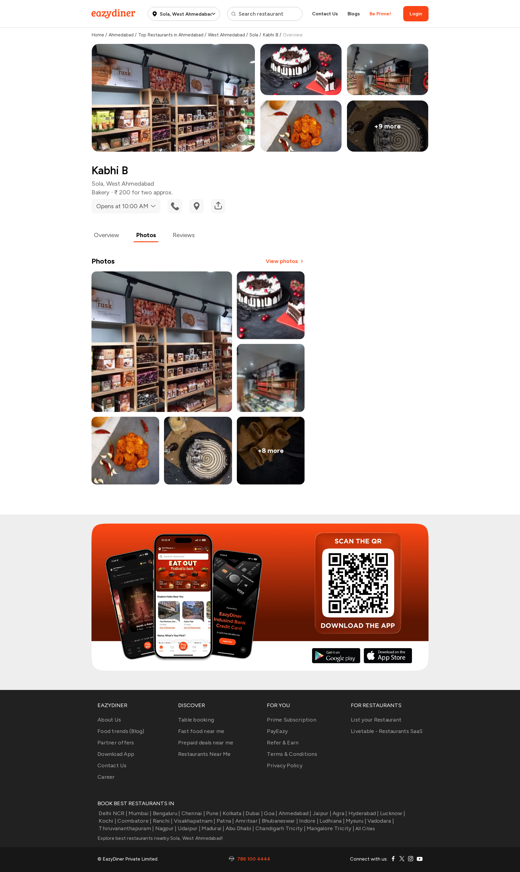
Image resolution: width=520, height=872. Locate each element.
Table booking (196, 719)
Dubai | (254, 813)
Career (106, 777)
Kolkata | (233, 813)
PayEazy (277, 731)
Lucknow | (392, 813)
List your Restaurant (376, 719)
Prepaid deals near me (205, 742)
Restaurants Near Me (204, 754)
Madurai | (213, 828)
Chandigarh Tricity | (280, 828)
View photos (282, 261)
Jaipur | (322, 813)
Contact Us (325, 14)
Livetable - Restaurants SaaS (386, 731)
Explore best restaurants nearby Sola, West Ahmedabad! (160, 838)
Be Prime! (380, 14)
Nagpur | (165, 828)
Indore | (308, 821)
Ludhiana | (332, 821)
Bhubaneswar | (280, 821)
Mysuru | (356, 821)
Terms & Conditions (292, 754)
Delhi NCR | (113, 813)
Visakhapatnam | (194, 821)
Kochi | (107, 821)
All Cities (364, 828)
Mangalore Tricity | (330, 828)
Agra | (340, 813)
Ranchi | (162, 821)
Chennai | (193, 813)
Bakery (100, 192)
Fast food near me (201, 731)
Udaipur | (189, 828)
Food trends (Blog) (121, 731)
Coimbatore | (134, 821)
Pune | (213, 813)
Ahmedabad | (295, 813)
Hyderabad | (363, 813)
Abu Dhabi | (240, 828)
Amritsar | (248, 821)
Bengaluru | (166, 813)
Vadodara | (380, 821)
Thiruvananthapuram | (126, 828)
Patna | (225, 821)
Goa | (270, 813)
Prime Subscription (291, 719)
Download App (116, 754)
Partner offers (116, 742)
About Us (109, 719)
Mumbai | (139, 813)
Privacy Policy (284, 765)
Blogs (354, 14)
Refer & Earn (283, 742)
